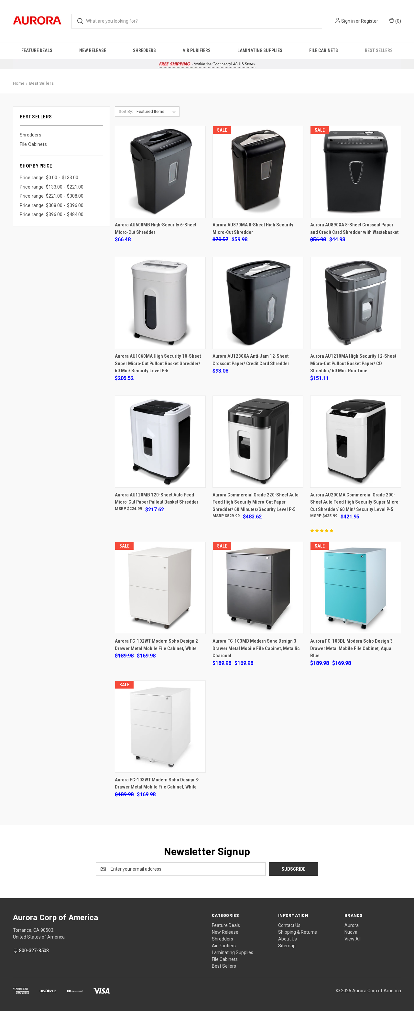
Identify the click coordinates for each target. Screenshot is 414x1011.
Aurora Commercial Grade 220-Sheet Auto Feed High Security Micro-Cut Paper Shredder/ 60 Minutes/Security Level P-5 (255, 502)
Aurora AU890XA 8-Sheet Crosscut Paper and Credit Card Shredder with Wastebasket (354, 228)
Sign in (348, 21)
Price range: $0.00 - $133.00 (49, 177)
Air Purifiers (196, 50)
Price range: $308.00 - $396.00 (51, 205)
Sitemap (287, 945)
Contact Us (289, 925)
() (397, 21)
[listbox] (157, 111)
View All (352, 938)
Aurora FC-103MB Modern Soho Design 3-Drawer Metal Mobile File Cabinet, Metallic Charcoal (256, 648)
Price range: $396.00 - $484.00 (51, 214)
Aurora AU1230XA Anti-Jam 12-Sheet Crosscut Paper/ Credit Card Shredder (250, 359)
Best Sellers (379, 50)
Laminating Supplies (259, 50)
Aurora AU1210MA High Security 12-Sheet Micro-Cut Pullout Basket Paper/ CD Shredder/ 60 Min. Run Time (353, 363)
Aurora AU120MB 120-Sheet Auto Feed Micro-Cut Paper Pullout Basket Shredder (156, 498)
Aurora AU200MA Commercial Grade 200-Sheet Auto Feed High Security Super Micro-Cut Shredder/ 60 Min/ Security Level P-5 (355, 502)
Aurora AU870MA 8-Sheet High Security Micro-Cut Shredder (252, 228)
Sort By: (126, 111)
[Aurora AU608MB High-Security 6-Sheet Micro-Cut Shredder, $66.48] (160, 172)
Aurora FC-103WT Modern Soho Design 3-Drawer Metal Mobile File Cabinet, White (157, 783)
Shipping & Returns (297, 932)
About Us (287, 938)
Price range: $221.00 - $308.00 (51, 196)
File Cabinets (323, 50)
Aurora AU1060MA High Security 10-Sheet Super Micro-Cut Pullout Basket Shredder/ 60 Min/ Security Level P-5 (158, 363)
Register (369, 21)
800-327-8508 (34, 950)
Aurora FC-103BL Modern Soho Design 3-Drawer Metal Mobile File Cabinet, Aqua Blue (352, 648)
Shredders (144, 50)
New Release (92, 50)
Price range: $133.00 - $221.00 (51, 187)
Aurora (351, 925)
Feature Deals (36, 50)
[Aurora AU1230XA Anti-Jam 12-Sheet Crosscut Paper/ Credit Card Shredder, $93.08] (258, 303)
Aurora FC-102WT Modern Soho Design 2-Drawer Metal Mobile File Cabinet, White (157, 644)
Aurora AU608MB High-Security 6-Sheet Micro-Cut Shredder (155, 228)
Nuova (350, 932)
